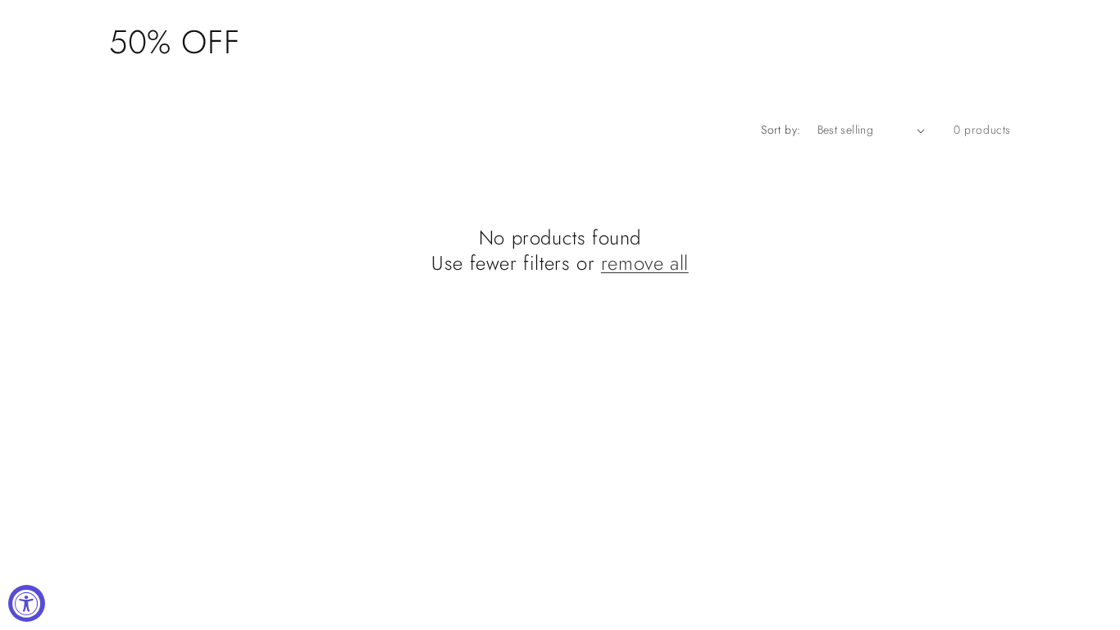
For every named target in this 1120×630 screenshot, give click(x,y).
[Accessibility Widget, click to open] (26, 603)
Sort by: (780, 129)
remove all (645, 263)
